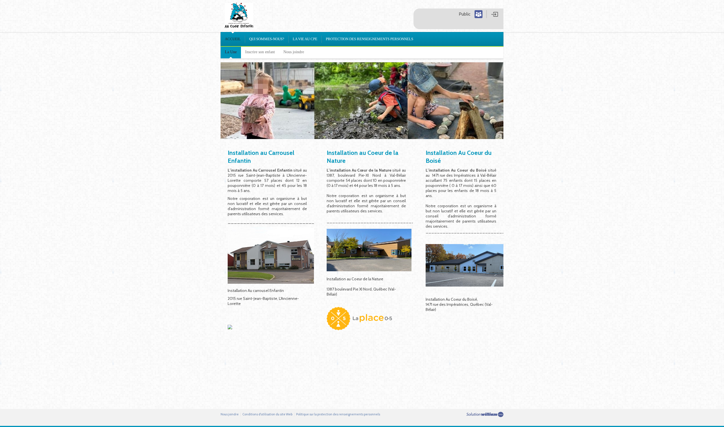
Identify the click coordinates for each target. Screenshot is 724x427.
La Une (231, 52)
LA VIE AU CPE (305, 39)
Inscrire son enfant (260, 52)
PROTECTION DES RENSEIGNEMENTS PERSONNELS (369, 39)
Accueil (233, 39)
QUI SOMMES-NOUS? (266, 39)
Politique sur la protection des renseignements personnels (338, 414)
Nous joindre (293, 52)
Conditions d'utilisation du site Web (267, 414)
